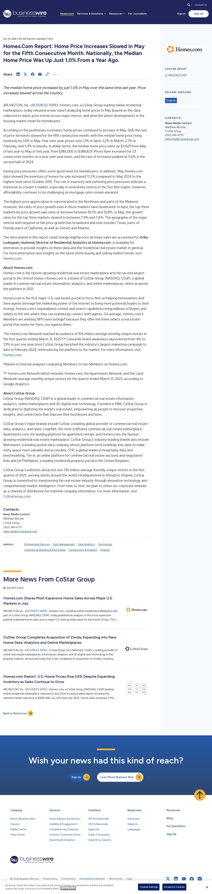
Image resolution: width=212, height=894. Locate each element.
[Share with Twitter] (25, 74)
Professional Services (37, 544)
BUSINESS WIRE (44, 105)
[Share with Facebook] (32, 74)
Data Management (64, 544)
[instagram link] (200, 879)
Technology (105, 544)
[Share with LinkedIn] (18, 74)
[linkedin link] (176, 879)
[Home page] (25, 14)
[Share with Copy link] (47, 74)
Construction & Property (82, 550)
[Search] (188, 4)
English (171, 100)
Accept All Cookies (174, 887)
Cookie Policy (68, 888)
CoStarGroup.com (16, 496)
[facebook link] (192, 879)
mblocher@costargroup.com (20, 531)
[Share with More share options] (54, 74)
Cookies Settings (149, 887)
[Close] (207, 887)
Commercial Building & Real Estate (44, 550)
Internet (105, 550)
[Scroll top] (199, 795)
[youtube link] (184, 878)
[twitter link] (168, 879)
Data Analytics (86, 544)
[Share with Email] (40, 74)
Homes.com (12, 258)
